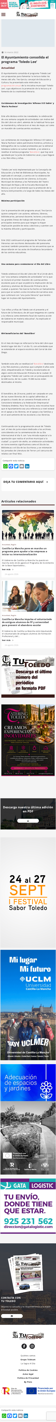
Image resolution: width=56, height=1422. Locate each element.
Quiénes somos (28, 1355)
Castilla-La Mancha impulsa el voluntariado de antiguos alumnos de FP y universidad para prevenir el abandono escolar (27, 622)
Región (13, 545)
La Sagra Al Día (28, 1363)
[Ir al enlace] (24, 1346)
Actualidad (8, 67)
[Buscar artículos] (53, 15)
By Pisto (28, 1382)
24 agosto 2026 (11, 574)
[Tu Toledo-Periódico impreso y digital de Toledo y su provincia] (27, 14)
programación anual (11, 85)
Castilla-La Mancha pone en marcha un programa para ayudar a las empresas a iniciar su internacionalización (24, 551)
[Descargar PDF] (28, 821)
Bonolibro (34, 152)
